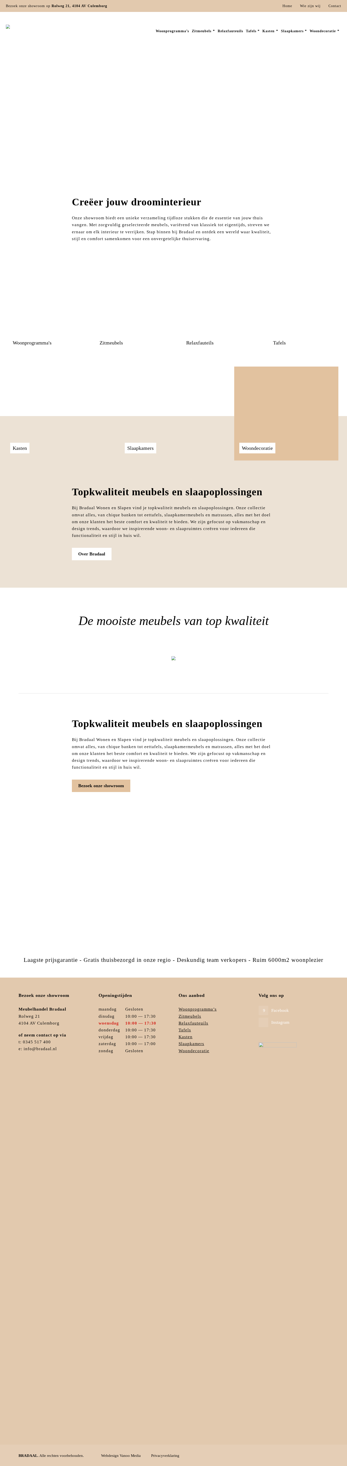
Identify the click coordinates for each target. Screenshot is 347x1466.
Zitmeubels (49, 664)
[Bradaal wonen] (34, 31)
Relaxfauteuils (215, 664)
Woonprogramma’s (198, 1009)
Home (287, 6)
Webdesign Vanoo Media (121, 1456)
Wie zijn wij (310, 6)
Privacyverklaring (165, 1456)
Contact (334, 6)
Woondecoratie (194, 1050)
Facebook (280, 1010)
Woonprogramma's (132, 664)
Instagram (280, 1022)
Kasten (186, 1036)
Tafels (297, 664)
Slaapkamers (191, 1043)
